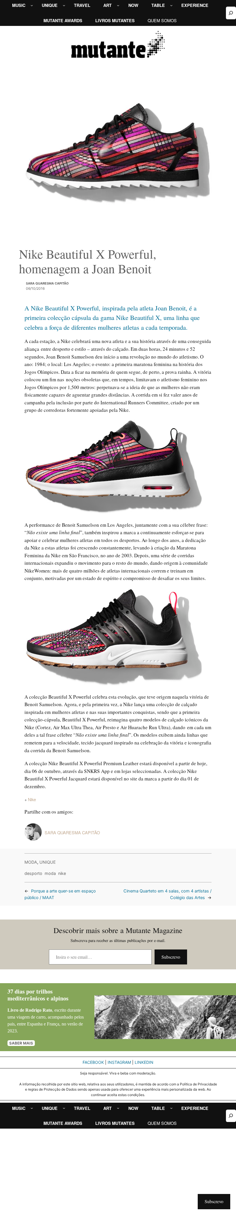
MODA (30, 862)
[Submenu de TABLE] (171, 5)
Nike (32, 799)
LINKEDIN (144, 1062)
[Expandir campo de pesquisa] (231, 13)
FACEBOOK (93, 1062)
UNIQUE (47, 862)
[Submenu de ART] (118, 5)
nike (62, 873)
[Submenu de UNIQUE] (64, 5)
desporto (33, 873)
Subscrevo (170, 957)
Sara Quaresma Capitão (47, 283)
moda (50, 873)
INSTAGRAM (119, 1062)
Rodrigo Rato (38, 1010)
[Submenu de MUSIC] (32, 5)
